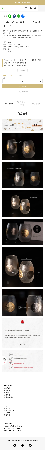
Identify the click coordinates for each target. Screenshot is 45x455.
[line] (9, 16)
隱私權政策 (8, 413)
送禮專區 (7, 395)
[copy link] (23, 16)
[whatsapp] (18, 16)
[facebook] (14, 16)
